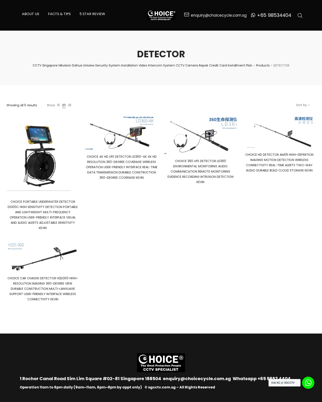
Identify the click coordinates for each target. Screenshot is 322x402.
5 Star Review (92, 13)
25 (69, 105)
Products (263, 65)
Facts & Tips (59, 13)
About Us (30, 13)
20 (64, 105)
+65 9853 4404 (274, 379)
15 (58, 105)
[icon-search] (300, 15)
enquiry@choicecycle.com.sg (197, 379)
